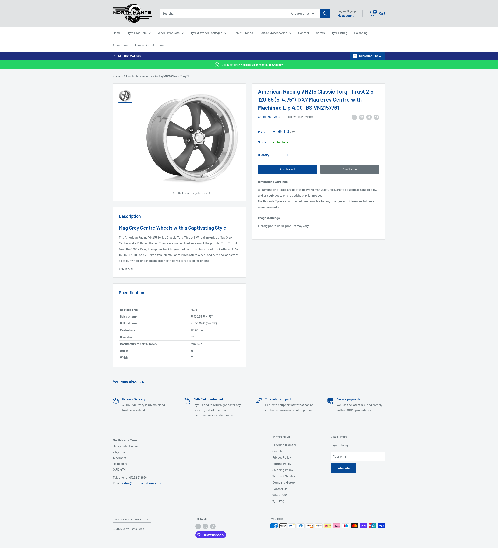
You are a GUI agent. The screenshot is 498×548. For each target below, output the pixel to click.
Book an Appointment (149, 45)
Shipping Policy (282, 470)
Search (277, 451)
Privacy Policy (281, 457)
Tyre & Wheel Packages (206, 33)
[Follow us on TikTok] (213, 526)
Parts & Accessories (273, 33)
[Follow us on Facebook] (198, 526)
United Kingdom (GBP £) (128, 519)
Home (117, 33)
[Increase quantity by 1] (298, 155)
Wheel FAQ (279, 495)
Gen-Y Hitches (243, 33)
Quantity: (264, 155)
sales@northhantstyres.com (141, 483)
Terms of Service (283, 476)
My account (346, 15)
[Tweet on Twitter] (369, 117)
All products (131, 76)
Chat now (278, 64)
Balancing (361, 33)
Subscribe (344, 468)
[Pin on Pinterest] (361, 117)
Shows (320, 33)
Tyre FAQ (278, 501)
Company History (284, 482)
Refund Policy (281, 463)
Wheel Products (169, 33)
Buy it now (350, 169)
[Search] (325, 13)
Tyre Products (137, 33)
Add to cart (287, 169)
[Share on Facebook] (354, 117)
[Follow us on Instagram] (205, 526)
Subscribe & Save (370, 56)
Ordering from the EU (286, 444)
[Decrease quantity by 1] (277, 155)
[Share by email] (376, 117)
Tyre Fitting (339, 33)
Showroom (120, 45)
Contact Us (279, 489)
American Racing (269, 117)
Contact (303, 33)
